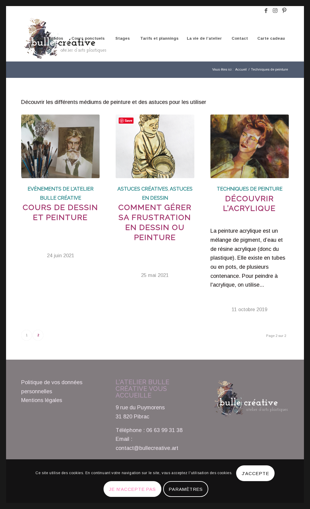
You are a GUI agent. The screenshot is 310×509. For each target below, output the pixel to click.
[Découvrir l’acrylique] (249, 146)
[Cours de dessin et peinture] (60, 146)
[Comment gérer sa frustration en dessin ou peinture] (155, 146)
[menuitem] (49, 38)
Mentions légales (41, 400)
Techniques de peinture (249, 189)
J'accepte (255, 473)
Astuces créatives (142, 189)
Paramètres (186, 489)
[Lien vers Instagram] (275, 10)
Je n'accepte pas (132, 489)
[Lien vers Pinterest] (284, 10)
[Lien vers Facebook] (266, 10)
